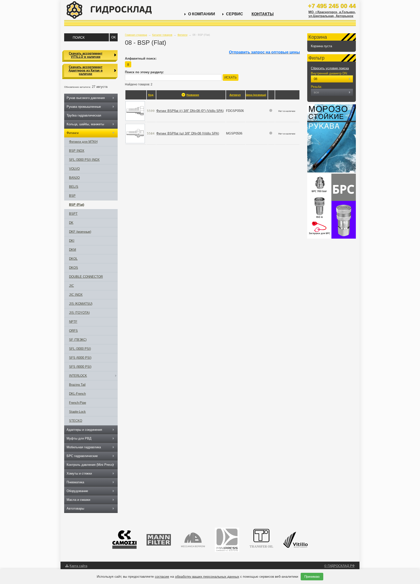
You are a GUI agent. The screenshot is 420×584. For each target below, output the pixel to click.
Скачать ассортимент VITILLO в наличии (85, 55)
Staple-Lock (77, 411)
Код (150, 94)
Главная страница (136, 34)
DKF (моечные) (80, 232)
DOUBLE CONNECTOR (86, 277)
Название (192, 94)
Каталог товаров (162, 34)
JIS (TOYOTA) (79, 312)
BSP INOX (76, 151)
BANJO (74, 178)
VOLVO (74, 169)
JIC (71, 286)
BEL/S (73, 187)
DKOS (73, 268)
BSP (72, 196)
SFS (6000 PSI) (80, 357)
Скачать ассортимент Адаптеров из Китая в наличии (86, 70)
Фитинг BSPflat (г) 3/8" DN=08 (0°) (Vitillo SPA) (190, 111)
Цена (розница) (256, 94)
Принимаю (312, 576)
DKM (72, 250)
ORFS (73, 330)
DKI (71, 241)
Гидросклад (109, 10)
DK (71, 223)
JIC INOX (76, 294)
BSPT (73, 214)
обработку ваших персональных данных (207, 576)
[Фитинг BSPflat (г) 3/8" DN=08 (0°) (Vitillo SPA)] (135, 110)
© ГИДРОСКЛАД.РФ (339, 566)
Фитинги (182, 34)
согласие (162, 576)
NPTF (73, 321)
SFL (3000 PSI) (80, 348)
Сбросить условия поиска (330, 68)
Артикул (235, 94)
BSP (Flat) (76, 205)
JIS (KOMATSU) (80, 303)
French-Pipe (77, 402)
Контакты (263, 14)
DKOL (73, 259)
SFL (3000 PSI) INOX (84, 160)
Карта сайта (78, 566)
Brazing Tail (77, 384)
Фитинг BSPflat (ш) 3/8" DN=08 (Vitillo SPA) (187, 133)
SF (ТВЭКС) (78, 339)
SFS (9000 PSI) (80, 366)
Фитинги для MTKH (83, 142)
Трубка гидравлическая (84, 115)
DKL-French (77, 393)
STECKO (75, 420)
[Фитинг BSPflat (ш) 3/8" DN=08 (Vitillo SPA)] (135, 133)
